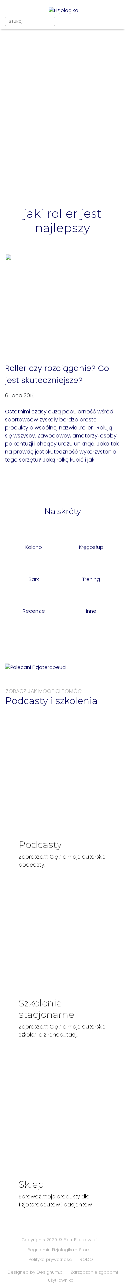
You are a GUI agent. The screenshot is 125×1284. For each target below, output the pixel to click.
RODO (86, 1259)
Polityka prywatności (51, 1259)
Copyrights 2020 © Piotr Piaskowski (59, 1240)
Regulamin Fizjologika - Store (59, 1250)
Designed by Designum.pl (35, 1272)
